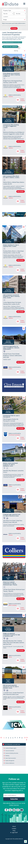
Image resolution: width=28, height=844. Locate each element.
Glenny (10, 657)
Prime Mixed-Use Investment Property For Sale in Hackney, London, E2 (11, 75)
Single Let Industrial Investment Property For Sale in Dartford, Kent (11, 635)
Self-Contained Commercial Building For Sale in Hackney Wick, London (11, 296)
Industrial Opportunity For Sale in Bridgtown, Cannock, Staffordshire (11, 348)
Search (15, 28)
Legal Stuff (15, 832)
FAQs (14, 830)
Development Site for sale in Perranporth (11, 416)
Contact (14, 828)
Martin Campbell (13, 605)
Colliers (10, 368)
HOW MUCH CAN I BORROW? (10, 46)
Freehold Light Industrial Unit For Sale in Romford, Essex (11, 515)
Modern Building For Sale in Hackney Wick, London (11, 245)
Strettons (11, 96)
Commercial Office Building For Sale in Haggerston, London (11, 126)
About (14, 826)
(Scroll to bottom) (12, 42)
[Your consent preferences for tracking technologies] (25, 841)
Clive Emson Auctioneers (14, 435)
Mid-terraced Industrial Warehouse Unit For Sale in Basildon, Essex (11, 687)
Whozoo (10, 535)
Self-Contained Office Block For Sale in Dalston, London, (11, 176)
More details (20, 90)
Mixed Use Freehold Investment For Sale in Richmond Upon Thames (10, 583)
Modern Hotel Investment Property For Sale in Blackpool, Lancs (10, 464)
